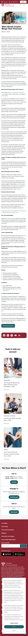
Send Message (14, 497)
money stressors (12, 51)
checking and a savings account (13, 102)
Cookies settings (14, 623)
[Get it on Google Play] (19, 554)
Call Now (14, 482)
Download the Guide (8, 325)
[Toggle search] (20, 5)
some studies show (18, 73)
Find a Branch (14, 512)
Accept (14, 626)
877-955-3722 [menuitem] (14, 1)
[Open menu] (24, 5)
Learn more (6, 389)
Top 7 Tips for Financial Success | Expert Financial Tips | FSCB (11, 454)
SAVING (6, 449)
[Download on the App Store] (7, 554)
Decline (14, 630)
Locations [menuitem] (5, 1)
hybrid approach (21, 184)
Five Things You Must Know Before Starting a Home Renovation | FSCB (11, 384)
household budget (10, 218)
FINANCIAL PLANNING (9, 416)
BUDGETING (7, 380)
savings (19, 189)
